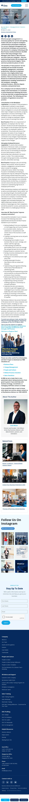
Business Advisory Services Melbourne (11, 785)
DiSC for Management (7, 725)
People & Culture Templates (9, 665)
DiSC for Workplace (7, 717)
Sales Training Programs (8, 697)
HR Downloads (24, 799)
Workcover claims (6, 689)
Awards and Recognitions (8, 645)
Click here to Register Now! (9, 331)
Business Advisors (6, 732)
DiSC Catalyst (5, 714)
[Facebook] (3, 782)
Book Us (24, 1)
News (14, 32)
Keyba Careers (5, 734)
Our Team (4, 642)
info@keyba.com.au (7, 770)
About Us (4, 639)
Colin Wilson (14, 425)
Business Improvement (7, 32)
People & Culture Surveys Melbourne (11, 662)
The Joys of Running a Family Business (13, 509)
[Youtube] (15, 782)
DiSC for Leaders (6, 720)
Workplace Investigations (8, 687)
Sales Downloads (14, 799)
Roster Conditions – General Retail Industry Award (12, 464)
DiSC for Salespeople (7, 722)
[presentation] (13, 617)
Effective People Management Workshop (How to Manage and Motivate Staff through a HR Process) (13, 327)
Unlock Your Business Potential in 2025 (13, 485)
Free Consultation (16, 5)
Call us (5, 799)
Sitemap (4, 737)
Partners (4, 647)
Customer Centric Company (9, 677)
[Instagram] (11, 782)
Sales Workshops (6, 699)
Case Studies (5, 650)
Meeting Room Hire (7, 740)
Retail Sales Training (7, 702)
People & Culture (6, 659)
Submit (6, 622)
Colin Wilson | (13, 27)
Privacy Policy (13, 788)
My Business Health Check (8, 680)
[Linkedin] (7, 782)
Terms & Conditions (22, 788)
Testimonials (5, 652)
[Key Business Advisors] (4, 5)
